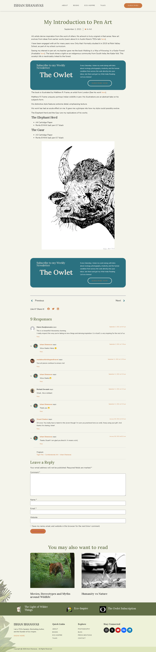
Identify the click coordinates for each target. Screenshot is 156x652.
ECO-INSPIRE (89, 5)
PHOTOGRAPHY (84, 629)
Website (33, 517)
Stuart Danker (42, 419)
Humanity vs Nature (94, 593)
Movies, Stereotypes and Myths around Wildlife (50, 595)
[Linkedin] (129, 630)
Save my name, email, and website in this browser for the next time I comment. (66, 526)
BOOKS (76, 5)
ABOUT (65, 5)
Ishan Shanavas (46, 344)
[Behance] (123, 630)
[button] (48, 309)
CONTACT (82, 638)
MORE (22, 636)
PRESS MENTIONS (85, 635)
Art (90, 29)
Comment (35, 472)
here (103, 39)
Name (33, 500)
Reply (38, 336)
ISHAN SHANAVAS (28, 5)
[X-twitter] (112, 630)
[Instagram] (106, 630)
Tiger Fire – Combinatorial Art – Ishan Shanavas (54, 455)
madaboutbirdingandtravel (47, 359)
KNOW (16, 636)
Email (33, 508)
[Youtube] (118, 630)
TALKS (103, 5)
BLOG (80, 632)
